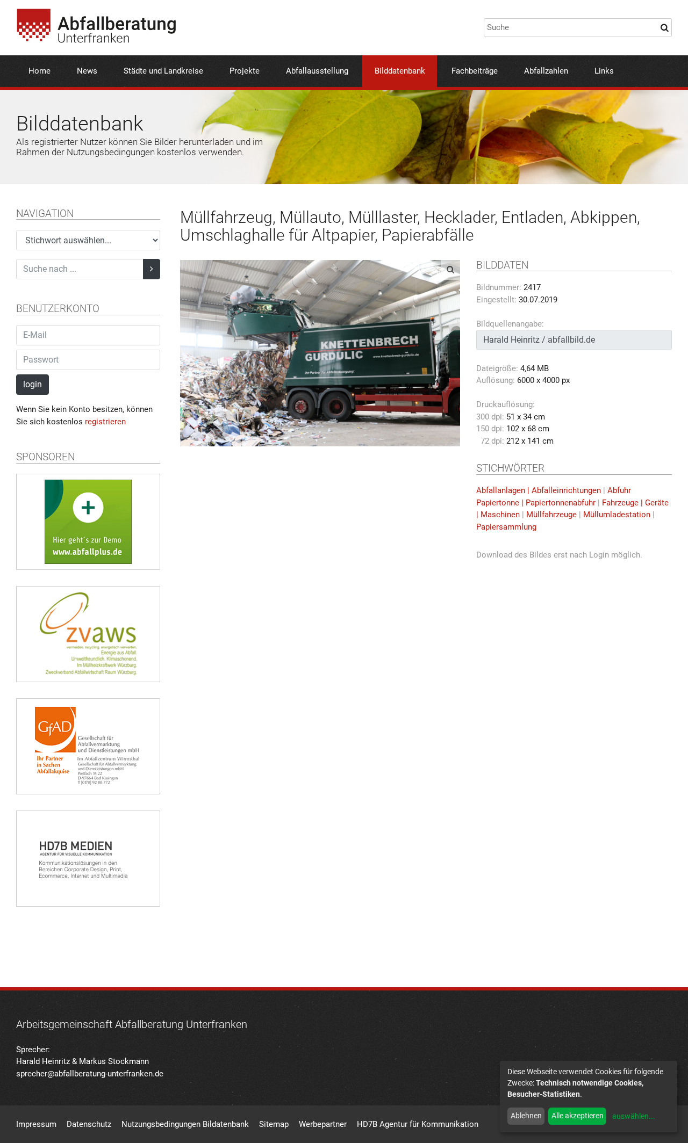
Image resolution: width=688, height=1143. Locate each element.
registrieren (105, 421)
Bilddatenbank (400, 71)
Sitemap (274, 1124)
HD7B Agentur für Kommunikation (417, 1124)
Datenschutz (89, 1124)
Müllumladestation (616, 514)
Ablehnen (526, 1115)
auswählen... (633, 1116)
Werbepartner (323, 1124)
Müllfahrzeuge (551, 514)
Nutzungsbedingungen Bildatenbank (185, 1124)
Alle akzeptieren (577, 1115)
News (87, 71)
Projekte (245, 71)
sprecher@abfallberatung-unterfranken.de (89, 1074)
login (32, 384)
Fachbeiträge (475, 71)
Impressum (36, 1124)
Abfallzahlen (546, 71)
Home (39, 71)
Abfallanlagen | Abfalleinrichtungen (538, 490)
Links (604, 71)
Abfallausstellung (317, 71)
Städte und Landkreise (163, 71)
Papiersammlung (506, 527)
